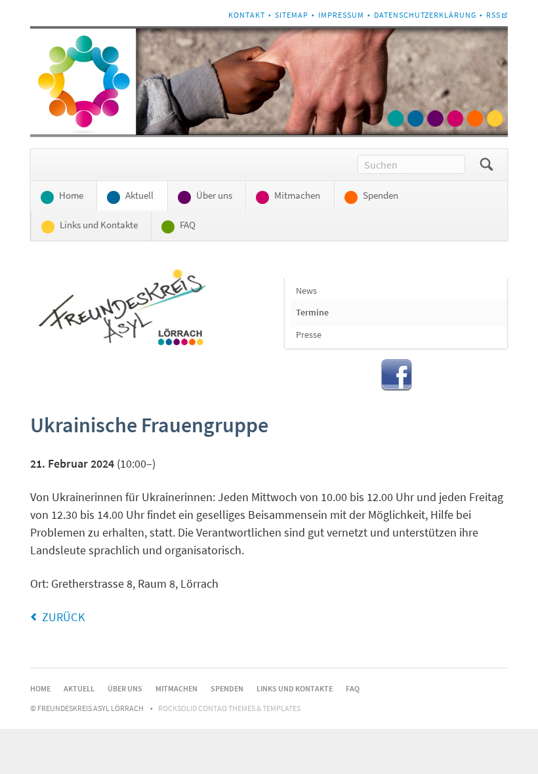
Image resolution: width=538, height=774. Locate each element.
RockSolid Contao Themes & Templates (229, 708)
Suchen (486, 164)
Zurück (63, 616)
